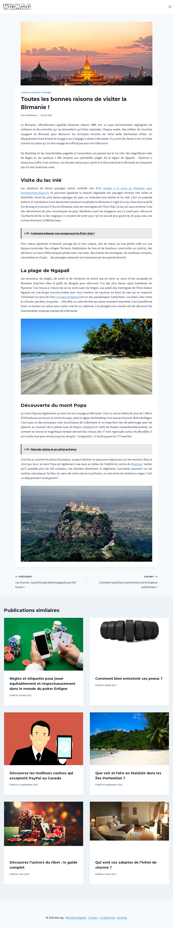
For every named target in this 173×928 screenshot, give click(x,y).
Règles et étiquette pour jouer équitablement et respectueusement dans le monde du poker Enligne (42, 684)
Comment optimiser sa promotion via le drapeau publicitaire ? (128, 582)
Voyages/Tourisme (40, 92)
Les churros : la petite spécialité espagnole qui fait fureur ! (45, 582)
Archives (122, 918)
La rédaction (107, 918)
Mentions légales (76, 918)
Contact (93, 918)
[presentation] (43, 644)
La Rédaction (30, 115)
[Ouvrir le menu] (170, 6)
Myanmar (136, 464)
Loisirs (25, 92)
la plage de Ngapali (68, 297)
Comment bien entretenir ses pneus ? (129, 679)
